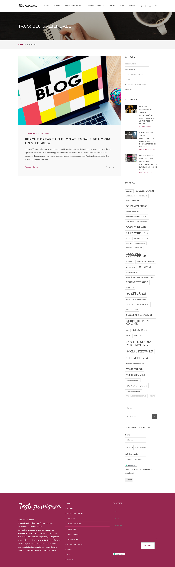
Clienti (68, 549)
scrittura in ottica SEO (136, 299)
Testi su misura (132, 380)
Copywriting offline (74, 544)
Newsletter (73, 539)
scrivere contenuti (139, 315)
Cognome (129, 448)
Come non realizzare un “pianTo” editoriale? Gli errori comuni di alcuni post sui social (147, 115)
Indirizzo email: (131, 454)
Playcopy (130, 287)
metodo (129, 262)
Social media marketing (135, 84)
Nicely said (130, 267)
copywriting (137, 233)
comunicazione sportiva (136, 216)
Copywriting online (74, 514)
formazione (140, 243)
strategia (137, 358)
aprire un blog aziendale (136, 196)
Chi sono (69, 508)
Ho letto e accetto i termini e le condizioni (138, 471)
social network (139, 351)
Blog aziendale (74, 524)
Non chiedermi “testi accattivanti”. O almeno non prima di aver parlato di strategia (147, 140)
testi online (134, 369)
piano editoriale (137, 282)
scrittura (136, 293)
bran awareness (136, 206)
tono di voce (136, 385)
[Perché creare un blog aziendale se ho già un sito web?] (69, 90)
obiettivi (145, 267)
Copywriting (30, 133)
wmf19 (152, 396)
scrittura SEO (132, 309)
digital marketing (141, 238)
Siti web (71, 519)
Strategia (129, 89)
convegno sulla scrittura (137, 221)
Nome (127, 435)
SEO (127, 330)
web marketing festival (136, 396)
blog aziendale (132, 201)
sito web (140, 329)
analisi (129, 191)
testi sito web (135, 375)
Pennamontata (132, 272)
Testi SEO (72, 529)
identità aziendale (134, 248)
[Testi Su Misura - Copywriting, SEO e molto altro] (27, 6)
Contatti (69, 560)
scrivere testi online (138, 322)
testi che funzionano (135, 364)
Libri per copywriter (134, 74)
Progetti (129, 79)
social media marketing (139, 343)
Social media (73, 534)
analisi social (145, 191)
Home (20, 45)
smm (128, 336)
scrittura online (137, 304)
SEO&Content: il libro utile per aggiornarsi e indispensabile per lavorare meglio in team (148, 163)
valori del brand (133, 391)
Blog (67, 554)
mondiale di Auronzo (145, 262)
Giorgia (35, 167)
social (138, 335)
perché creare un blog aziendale (140, 277)
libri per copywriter (136, 255)
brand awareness (133, 211)
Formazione (130, 69)
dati (128, 238)
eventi (129, 243)
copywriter (136, 226)
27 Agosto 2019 (43, 133)
